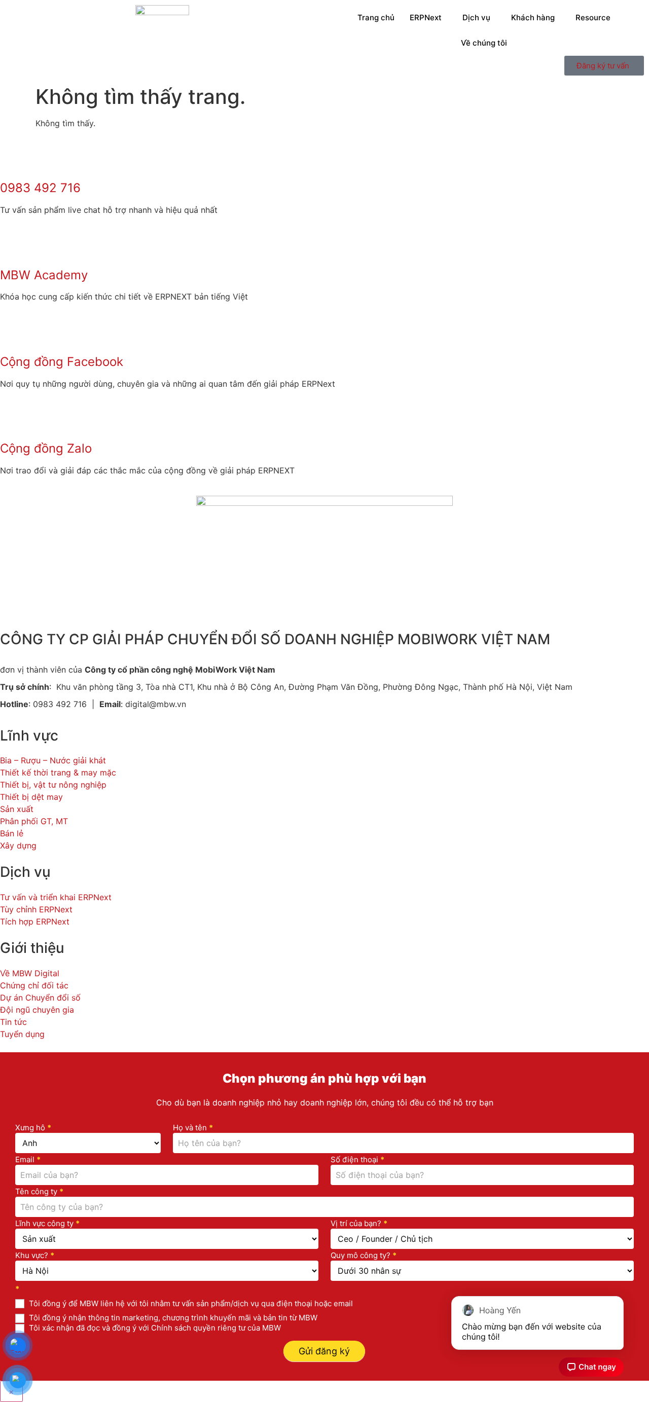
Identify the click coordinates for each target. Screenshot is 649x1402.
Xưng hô (33, 1128)
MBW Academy (44, 275)
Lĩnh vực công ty (47, 1224)
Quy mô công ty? (363, 1255)
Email (28, 1160)
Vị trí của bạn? (359, 1224)
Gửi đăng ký (324, 1351)
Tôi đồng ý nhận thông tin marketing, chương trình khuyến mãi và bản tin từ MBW (172, 1317)
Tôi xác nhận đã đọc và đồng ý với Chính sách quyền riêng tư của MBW (154, 1328)
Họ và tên (193, 1128)
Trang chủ (375, 17)
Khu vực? (34, 1255)
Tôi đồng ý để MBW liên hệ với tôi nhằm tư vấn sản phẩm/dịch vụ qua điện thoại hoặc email (190, 1303)
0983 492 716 (40, 187)
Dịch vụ (476, 17)
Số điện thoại (357, 1160)
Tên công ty (39, 1192)
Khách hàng (533, 17)
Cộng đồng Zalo (46, 448)
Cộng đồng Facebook (61, 361)
